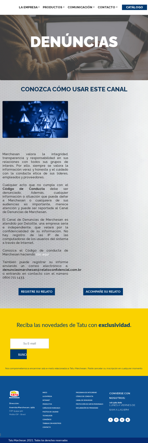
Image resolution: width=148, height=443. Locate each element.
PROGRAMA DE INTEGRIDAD (86, 392)
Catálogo (134, 7)
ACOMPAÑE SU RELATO (103, 291)
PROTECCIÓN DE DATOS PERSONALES (89, 404)
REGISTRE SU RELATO (36, 291)
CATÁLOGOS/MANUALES (51, 408)
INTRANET (46, 400)
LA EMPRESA (28, 7)
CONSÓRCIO (47, 419)
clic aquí (42, 254)
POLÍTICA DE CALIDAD (50, 412)
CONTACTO (106, 7)
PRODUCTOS (52, 7)
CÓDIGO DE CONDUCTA (84, 396)
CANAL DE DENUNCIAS (84, 400)
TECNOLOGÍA (47, 416)
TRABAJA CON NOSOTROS (52, 423)
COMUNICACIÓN (80, 7)
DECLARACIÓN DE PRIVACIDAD (87, 408)
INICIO (45, 392)
